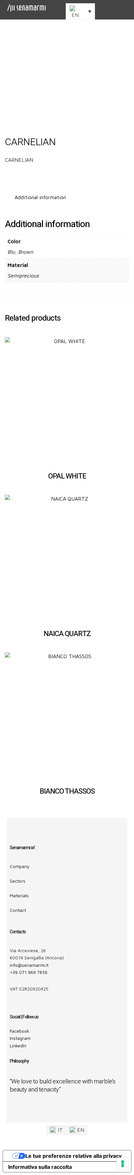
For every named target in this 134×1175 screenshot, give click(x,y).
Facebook (19, 1031)
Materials (19, 895)
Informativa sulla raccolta (40, 1167)
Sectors (17, 881)
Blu (11, 252)
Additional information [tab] (40, 197)
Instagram (20, 1038)
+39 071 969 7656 (28, 972)
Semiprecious (23, 275)
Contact (18, 910)
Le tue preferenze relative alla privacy (73, 1156)
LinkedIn (18, 1045)
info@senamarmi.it (29, 965)
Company (20, 866)
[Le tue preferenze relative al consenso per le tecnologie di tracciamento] (122, 1163)
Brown (25, 252)
